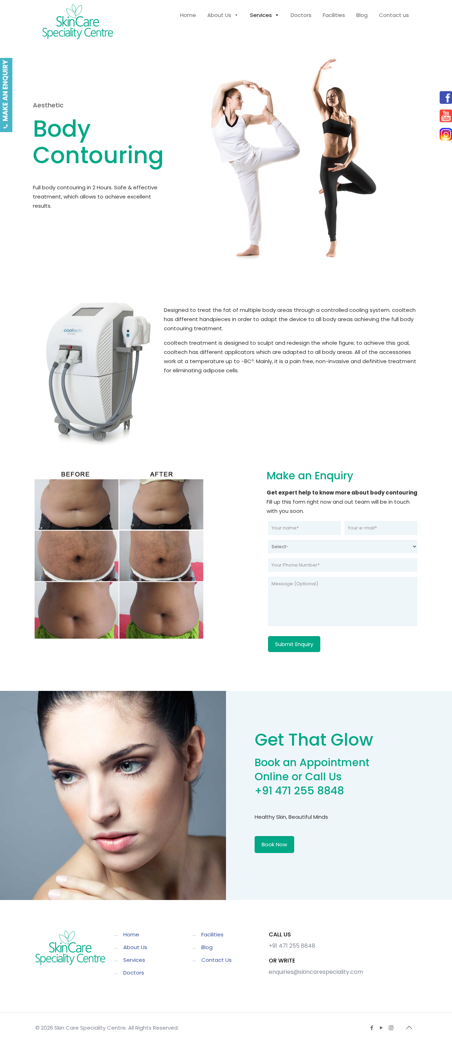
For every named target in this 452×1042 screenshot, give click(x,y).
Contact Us (216, 960)
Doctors (133, 972)
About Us (135, 947)
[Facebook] (439, 97)
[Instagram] (439, 134)
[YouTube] (439, 115)
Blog (207, 947)
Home (131, 934)
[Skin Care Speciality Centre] (77, 21)
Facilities (212, 934)
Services (134, 960)
